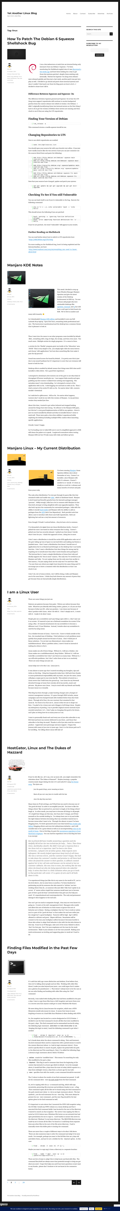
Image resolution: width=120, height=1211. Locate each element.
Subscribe (91, 13)
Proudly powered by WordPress (30, 1195)
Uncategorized (11, 991)
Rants (15, 791)
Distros (9, 74)
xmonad (67, 307)
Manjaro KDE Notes (25, 265)
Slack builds (44, 510)
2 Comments (11, 793)
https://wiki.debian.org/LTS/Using (41, 239)
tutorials (13, 997)
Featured (14, 74)
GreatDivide (10, 786)
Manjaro (73, 470)
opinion (19, 611)
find (17, 993)
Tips (19, 74)
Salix (52, 497)
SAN (8, 995)
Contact (83, 13)
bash (8, 76)
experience (10, 789)
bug (12, 76)
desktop (16, 76)
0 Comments (11, 304)
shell (8, 78)
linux (20, 76)
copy (8, 993)
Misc (8, 609)
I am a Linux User (23, 592)
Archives (110, 13)
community (13, 482)
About (75, 13)
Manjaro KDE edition (47, 319)
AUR (43, 512)
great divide (17, 789)
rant (12, 791)
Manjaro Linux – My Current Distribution (43, 448)
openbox (60, 307)
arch (8, 482)
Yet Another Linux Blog (22, 13)
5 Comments (11, 488)
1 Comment (10, 82)
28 (24, 1182)
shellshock (14, 78)
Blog (8, 611)
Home (68, 13)
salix (8, 486)
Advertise (101, 13)
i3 (74, 307)
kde (18, 301)
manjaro (17, 484)
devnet (9, 69)
